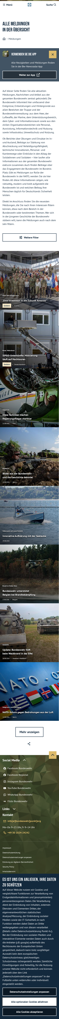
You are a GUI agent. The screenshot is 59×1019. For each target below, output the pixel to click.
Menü (9, 4)
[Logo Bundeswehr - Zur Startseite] (29, 5)
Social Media (11, 760)
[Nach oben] (52, 755)
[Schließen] (52, 54)
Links (6, 809)
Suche (49, 4)
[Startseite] (4, 38)
